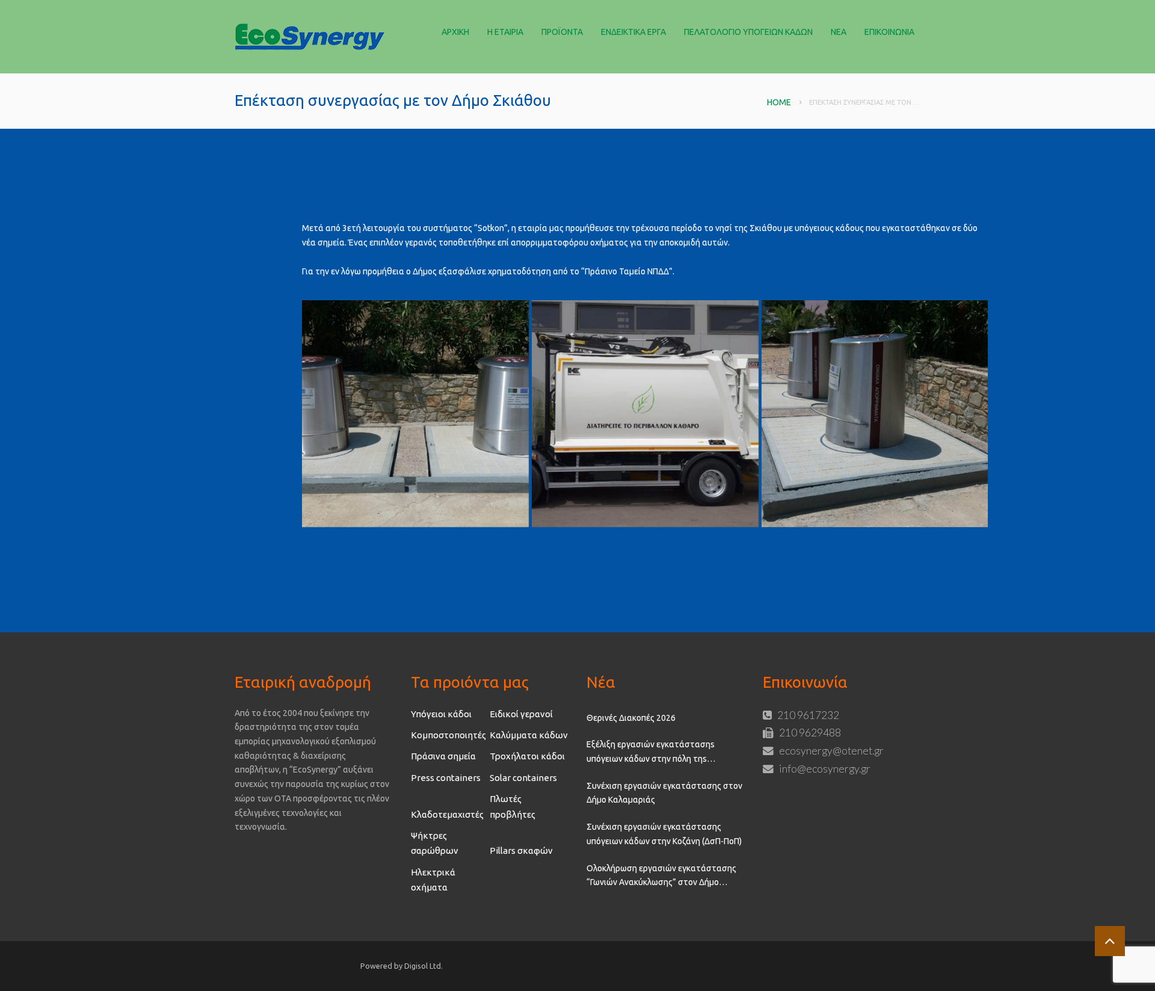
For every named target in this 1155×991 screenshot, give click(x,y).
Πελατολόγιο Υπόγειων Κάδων (748, 32)
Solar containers (523, 778)
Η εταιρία (505, 32)
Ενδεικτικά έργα (633, 32)
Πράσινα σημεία (443, 756)
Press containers (446, 778)
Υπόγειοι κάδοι (441, 714)
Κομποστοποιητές (448, 735)
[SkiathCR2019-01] (645, 413)
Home (779, 102)
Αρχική (455, 32)
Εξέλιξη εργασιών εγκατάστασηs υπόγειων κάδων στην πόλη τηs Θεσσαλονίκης (651, 752)
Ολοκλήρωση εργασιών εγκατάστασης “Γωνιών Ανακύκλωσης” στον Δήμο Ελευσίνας (661, 876)
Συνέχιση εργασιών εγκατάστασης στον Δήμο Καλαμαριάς (664, 793)
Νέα (838, 32)
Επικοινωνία (889, 32)
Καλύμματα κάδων (529, 735)
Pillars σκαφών (521, 850)
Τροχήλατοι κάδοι (527, 756)
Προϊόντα (562, 32)
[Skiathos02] (875, 413)
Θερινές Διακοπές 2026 (631, 718)
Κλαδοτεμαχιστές (447, 814)
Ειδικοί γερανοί (521, 714)
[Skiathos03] (415, 413)
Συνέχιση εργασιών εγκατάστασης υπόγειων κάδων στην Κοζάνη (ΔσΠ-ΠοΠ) (664, 834)
